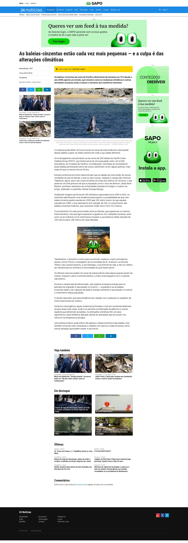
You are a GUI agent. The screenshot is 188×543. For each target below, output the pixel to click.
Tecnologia (22, 112)
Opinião (56, 449)
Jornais (33, 3)
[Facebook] (162, 515)
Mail (27, 3)
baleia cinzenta (36, 82)
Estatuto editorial (36, 530)
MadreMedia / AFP (26, 68)
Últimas (58, 444)
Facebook (80, 484)
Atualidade (23, 78)
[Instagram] (158, 515)
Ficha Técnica (23, 530)
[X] (167, 515)
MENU (21, 3)
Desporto (97, 457)
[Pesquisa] (160, 10)
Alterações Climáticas (25, 82)
